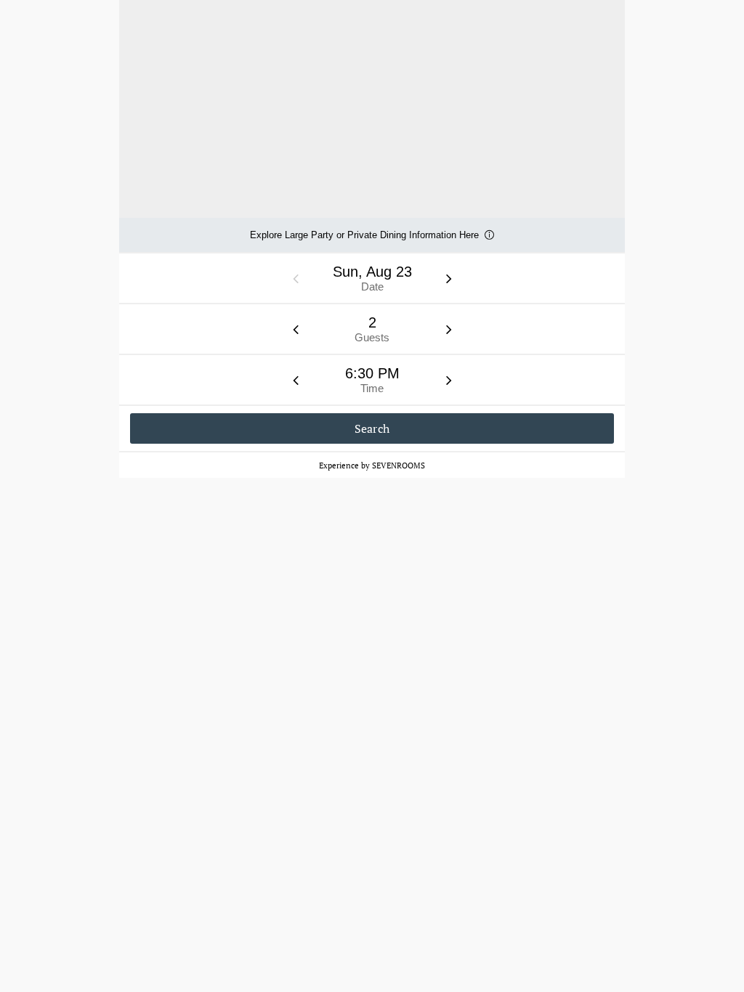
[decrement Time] (296, 380)
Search (372, 428)
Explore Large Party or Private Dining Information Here (364, 240)
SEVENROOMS (398, 465)
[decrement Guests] (296, 329)
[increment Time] (449, 380)
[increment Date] (449, 278)
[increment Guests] (449, 329)
